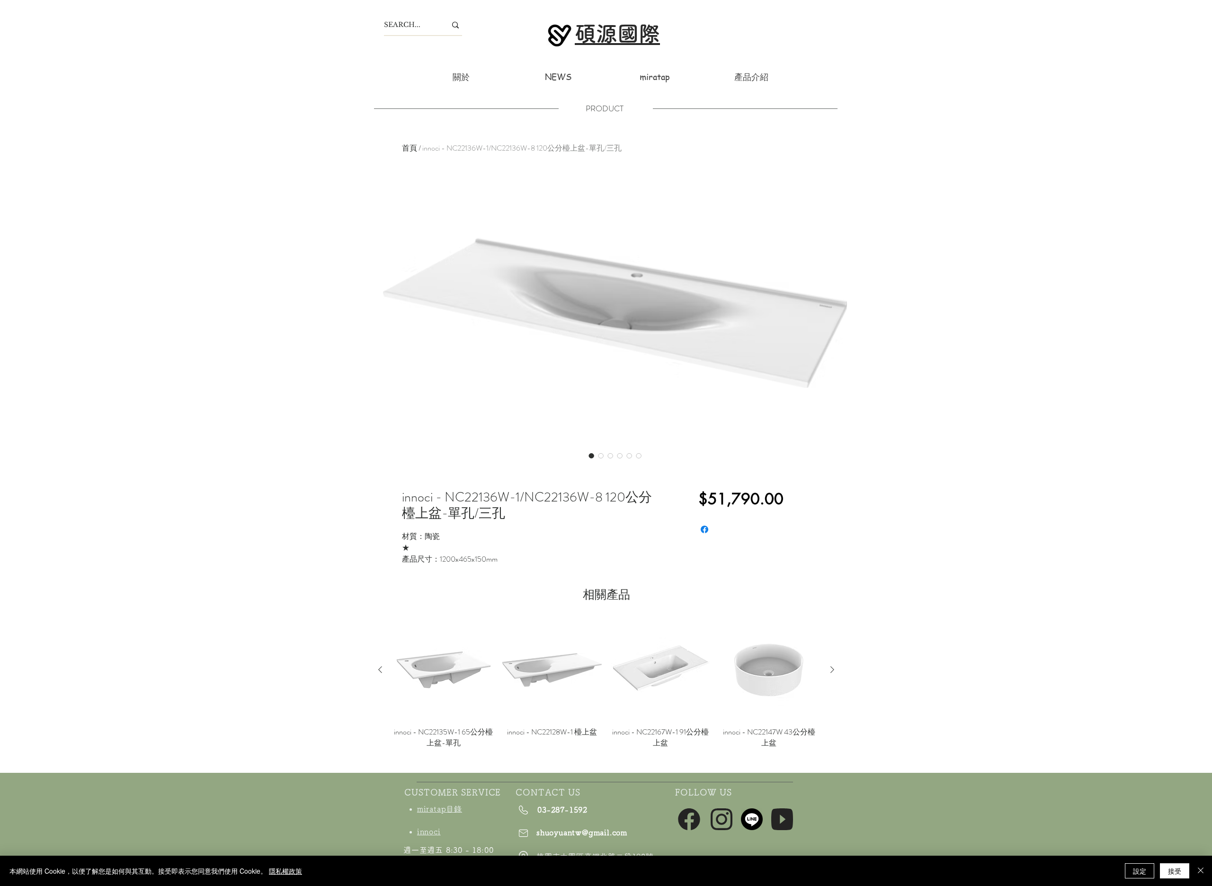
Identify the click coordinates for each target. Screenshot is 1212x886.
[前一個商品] (380, 669)
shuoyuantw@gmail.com (581, 832)
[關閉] (1200, 870)
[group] (606, 689)
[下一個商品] (832, 669)
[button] (751, 76)
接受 (1174, 871)
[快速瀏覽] (443, 669)
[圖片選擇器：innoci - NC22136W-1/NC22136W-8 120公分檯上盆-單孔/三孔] (591, 455)
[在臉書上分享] (704, 529)
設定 (1139, 871)
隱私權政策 (285, 871)
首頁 (409, 148)
